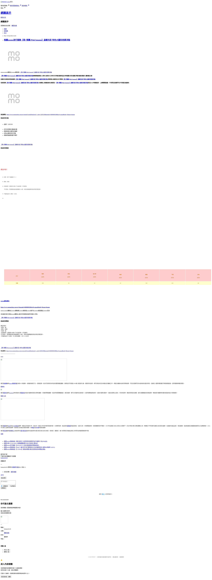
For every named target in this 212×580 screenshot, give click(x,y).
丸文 (4, 396)
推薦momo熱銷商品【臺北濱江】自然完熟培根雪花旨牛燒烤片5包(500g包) (25, 441)
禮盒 (33, 427)
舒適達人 (11, 430)
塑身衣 (2, 386)
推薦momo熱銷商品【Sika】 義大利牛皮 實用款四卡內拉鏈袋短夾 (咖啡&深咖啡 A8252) (29, 447)
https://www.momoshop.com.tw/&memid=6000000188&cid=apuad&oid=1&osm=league (25, 307)
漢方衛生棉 (24, 430)
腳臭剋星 (14, 383)
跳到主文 (3, 17)
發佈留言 (3, 488)
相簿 (5, 29)
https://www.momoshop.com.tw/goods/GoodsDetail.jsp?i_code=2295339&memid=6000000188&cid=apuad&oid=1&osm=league (41, 114)
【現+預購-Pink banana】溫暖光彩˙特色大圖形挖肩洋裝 (36, 72)
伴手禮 (37, 427)
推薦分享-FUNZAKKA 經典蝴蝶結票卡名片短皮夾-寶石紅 (21, 443)
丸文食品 (15, 426)
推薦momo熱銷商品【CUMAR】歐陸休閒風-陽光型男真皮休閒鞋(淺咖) (24, 449)
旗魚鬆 (69, 426)
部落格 (6, 31)
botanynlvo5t (4, 458)
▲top (2, 474)
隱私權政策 (115, 557)
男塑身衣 (22, 392)
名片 (5, 33)
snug (2, 356)
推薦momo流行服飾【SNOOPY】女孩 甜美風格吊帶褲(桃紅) (21, 445)
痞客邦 (14, 467)
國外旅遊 (13, 472)
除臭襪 (5, 383)
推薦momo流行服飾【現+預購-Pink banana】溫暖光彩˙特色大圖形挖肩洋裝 (37, 40)
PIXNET (93, 557)
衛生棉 (5, 430)
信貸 (2, 434)
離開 (9, 576)
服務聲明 (122, 557)
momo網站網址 (5, 301)
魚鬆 (2, 396)
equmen (11, 392)
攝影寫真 (14, 25)
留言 (17, 467)
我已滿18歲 (4, 576)
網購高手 (6, 12)
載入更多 (3, 478)
